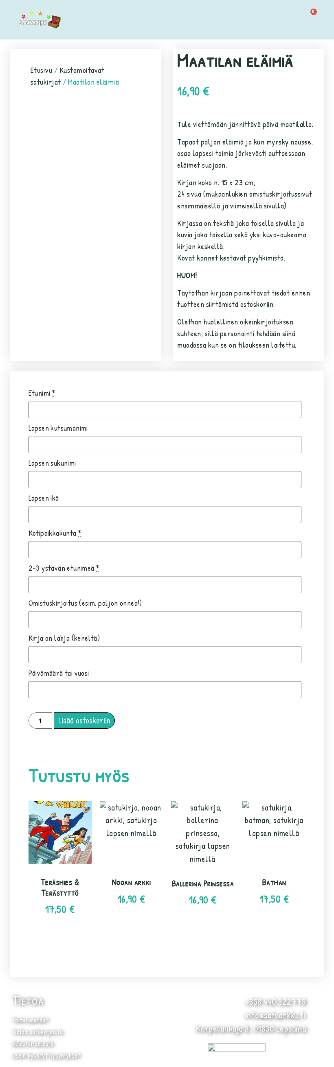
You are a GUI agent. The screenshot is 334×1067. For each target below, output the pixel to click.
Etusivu (42, 70)
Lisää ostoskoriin (84, 720)
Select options (60, 944)
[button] (270, 19)
